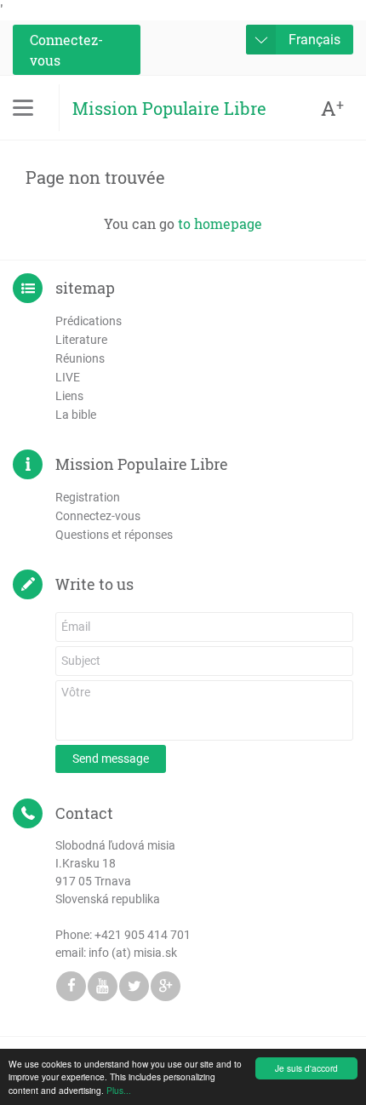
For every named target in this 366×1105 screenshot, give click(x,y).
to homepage (220, 223)
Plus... (118, 1090)
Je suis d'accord (306, 1068)
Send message (110, 758)
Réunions (80, 358)
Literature (81, 339)
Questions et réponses (114, 534)
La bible (75, 414)
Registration (87, 497)
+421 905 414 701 (142, 935)
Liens (69, 396)
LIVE (67, 377)
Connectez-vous (66, 50)
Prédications (88, 321)
